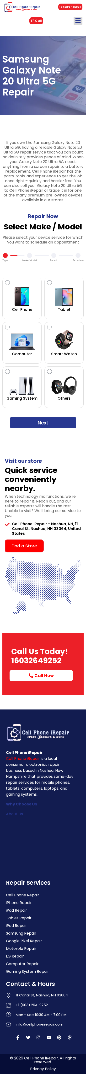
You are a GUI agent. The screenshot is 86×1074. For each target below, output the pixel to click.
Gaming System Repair (27, 971)
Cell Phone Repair (22, 895)
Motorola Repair (21, 948)
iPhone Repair (19, 902)
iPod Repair (16, 925)
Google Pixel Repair (24, 941)
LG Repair (15, 956)
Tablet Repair (19, 918)
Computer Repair (22, 964)
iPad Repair (16, 910)
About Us (14, 814)
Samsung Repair (21, 933)
